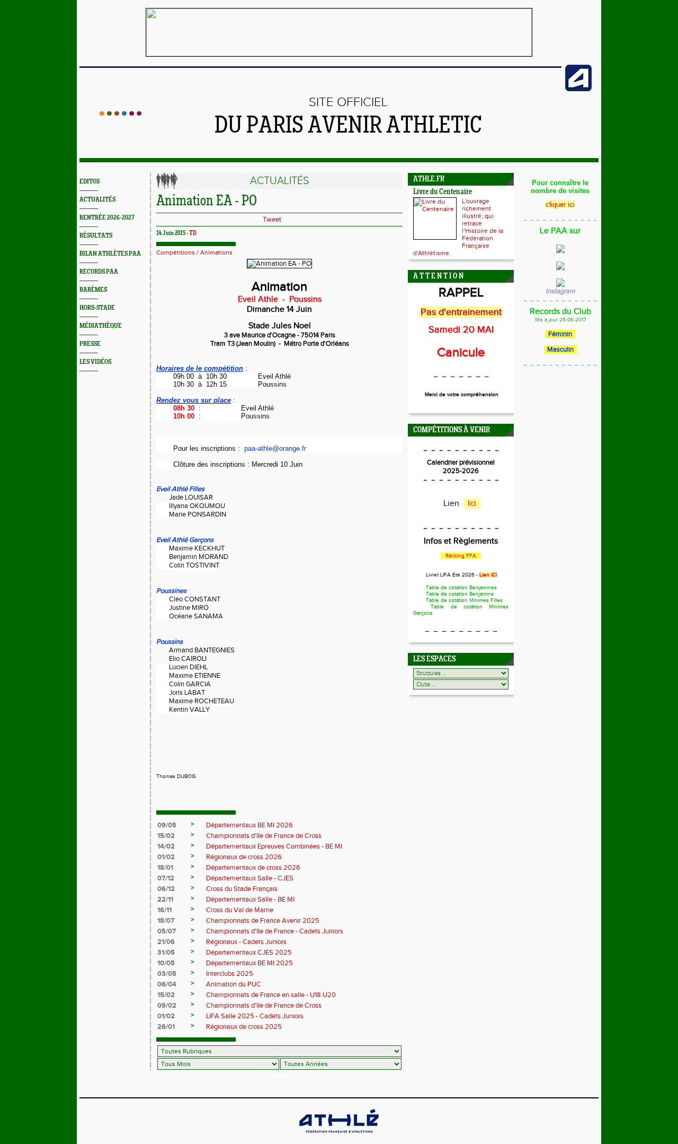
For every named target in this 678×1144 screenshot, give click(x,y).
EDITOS (89, 181)
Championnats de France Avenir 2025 (262, 920)
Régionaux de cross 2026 (244, 857)
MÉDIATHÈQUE (100, 325)
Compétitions (175, 252)
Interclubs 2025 (229, 974)
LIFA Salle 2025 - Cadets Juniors (255, 1016)
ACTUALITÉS (97, 199)
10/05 (166, 963)
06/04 (166, 984)
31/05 (166, 952)
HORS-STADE (97, 307)
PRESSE (90, 343)
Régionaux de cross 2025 (244, 1027)
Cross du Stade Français (242, 889)
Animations (216, 252)
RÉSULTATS (95, 235)
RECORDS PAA (98, 271)
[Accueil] (120, 113)
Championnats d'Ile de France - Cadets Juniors (274, 931)
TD (193, 233)
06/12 (166, 889)
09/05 (166, 825)
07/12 (165, 878)
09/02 (166, 1005)
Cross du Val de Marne (239, 910)
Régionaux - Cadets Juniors (246, 942)
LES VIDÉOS (95, 362)
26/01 (166, 1027)
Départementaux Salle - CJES (249, 878)
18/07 (165, 920)
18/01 (165, 867)
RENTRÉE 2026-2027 (107, 217)
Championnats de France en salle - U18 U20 (271, 995)
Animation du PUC (233, 984)
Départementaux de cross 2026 (253, 867)
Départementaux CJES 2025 (249, 952)
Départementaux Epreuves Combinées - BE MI (274, 846)
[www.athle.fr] (578, 89)
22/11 (165, 899)
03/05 (166, 974)
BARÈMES (93, 289)
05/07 (166, 931)
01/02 (166, 857)
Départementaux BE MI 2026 (249, 825)
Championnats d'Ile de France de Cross (264, 836)
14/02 (166, 846)
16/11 (164, 910)
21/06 (166, 942)
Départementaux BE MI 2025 (249, 963)
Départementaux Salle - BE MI (250, 899)
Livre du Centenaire (442, 192)
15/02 (166, 836)
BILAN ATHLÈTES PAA (110, 253)
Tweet (272, 219)
